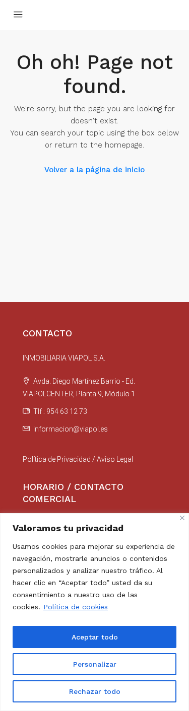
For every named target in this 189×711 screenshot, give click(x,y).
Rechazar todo (94, 691)
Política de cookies (75, 607)
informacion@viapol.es (70, 429)
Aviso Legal (115, 459)
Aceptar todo (95, 637)
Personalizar (94, 664)
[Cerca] (182, 518)
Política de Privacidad (57, 459)
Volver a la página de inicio (94, 169)
